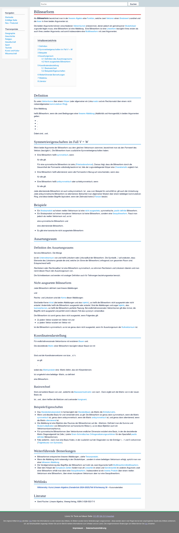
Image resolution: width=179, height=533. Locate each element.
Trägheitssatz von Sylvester (50, 442)
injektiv (85, 302)
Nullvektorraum (128, 327)
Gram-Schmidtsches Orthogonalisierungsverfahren (93, 434)
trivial (51, 302)
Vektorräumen (79, 25)
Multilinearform (91, 31)
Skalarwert (124, 18)
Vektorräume (47, 101)
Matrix (51, 345)
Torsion (98, 196)
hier (20, 521)
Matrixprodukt (49, 369)
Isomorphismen (40, 307)
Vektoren (110, 18)
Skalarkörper (130, 25)
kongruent (82, 399)
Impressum (78, 528)
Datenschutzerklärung (96, 528)
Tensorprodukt (92, 456)
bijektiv (121, 305)
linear (39, 21)
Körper (66, 101)
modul (95, 101)
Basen (81, 341)
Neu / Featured (11, 22)
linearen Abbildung (87, 113)
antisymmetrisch (99, 417)
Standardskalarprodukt (51, 411)
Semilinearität (110, 467)
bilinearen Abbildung (50, 462)
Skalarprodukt (46, 210)
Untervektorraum (46, 257)
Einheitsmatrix (109, 411)
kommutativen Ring (58, 104)
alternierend (51, 420)
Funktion (90, 18)
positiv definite (120, 210)
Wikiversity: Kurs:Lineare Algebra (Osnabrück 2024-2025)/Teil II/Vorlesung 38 (72, 487)
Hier (30, 521)
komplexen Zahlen (64, 467)
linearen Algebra (75, 18)
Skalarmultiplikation (45, 425)
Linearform (111, 28)
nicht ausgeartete (92, 210)
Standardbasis (84, 411)
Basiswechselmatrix (82, 391)
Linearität (89, 467)
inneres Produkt (111, 470)
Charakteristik (121, 167)
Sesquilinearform (120, 213)
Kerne (63, 297)
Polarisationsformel (84, 164)
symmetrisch (42, 417)
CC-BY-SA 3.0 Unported (103, 516)
